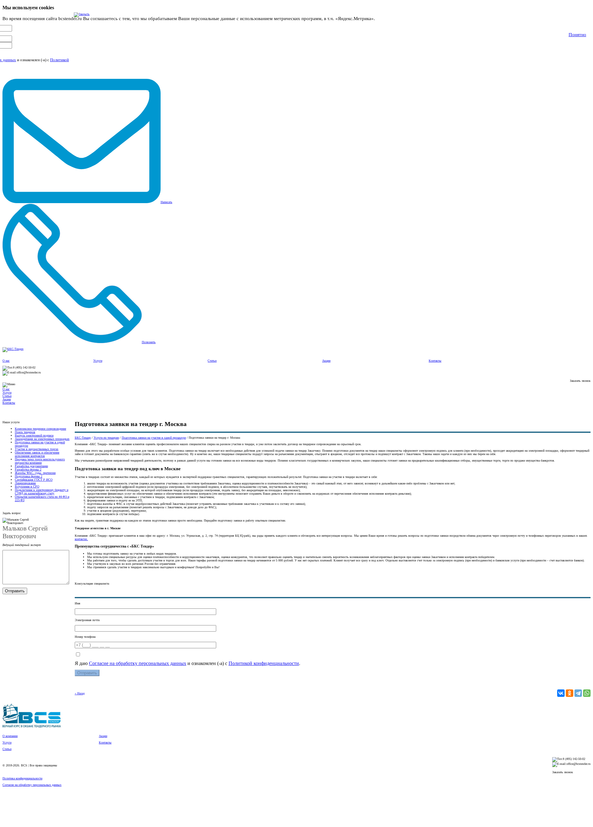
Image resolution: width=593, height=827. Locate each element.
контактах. (81, 539)
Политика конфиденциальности (22, 778)
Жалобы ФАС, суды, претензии (35, 473)
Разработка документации (31, 466)
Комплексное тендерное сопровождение (40, 428)
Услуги (97, 360)
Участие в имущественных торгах (36, 449)
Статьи (212, 360)
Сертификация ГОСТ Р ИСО (34, 479)
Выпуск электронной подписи (34, 435)
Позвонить (149, 342)
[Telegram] (578, 693)
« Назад (80, 693)
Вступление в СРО (27, 486)
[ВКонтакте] (561, 693)
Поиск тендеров (25, 432)
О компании (10, 736)
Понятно (577, 34)
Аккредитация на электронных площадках (42, 439)
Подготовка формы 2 (28, 476)
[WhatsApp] (587, 693)
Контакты (435, 360)
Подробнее (387, 18)
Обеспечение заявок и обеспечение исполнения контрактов (37, 454)
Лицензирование (25, 483)
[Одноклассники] (569, 693)
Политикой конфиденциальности (264, 663)
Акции (326, 360)
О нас (6, 360)
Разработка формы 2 (28, 469)
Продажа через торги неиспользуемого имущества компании (40, 461)
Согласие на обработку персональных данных (137, 663)
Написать (166, 202)
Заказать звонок (580, 380)
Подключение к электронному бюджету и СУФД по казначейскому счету (41, 491)
